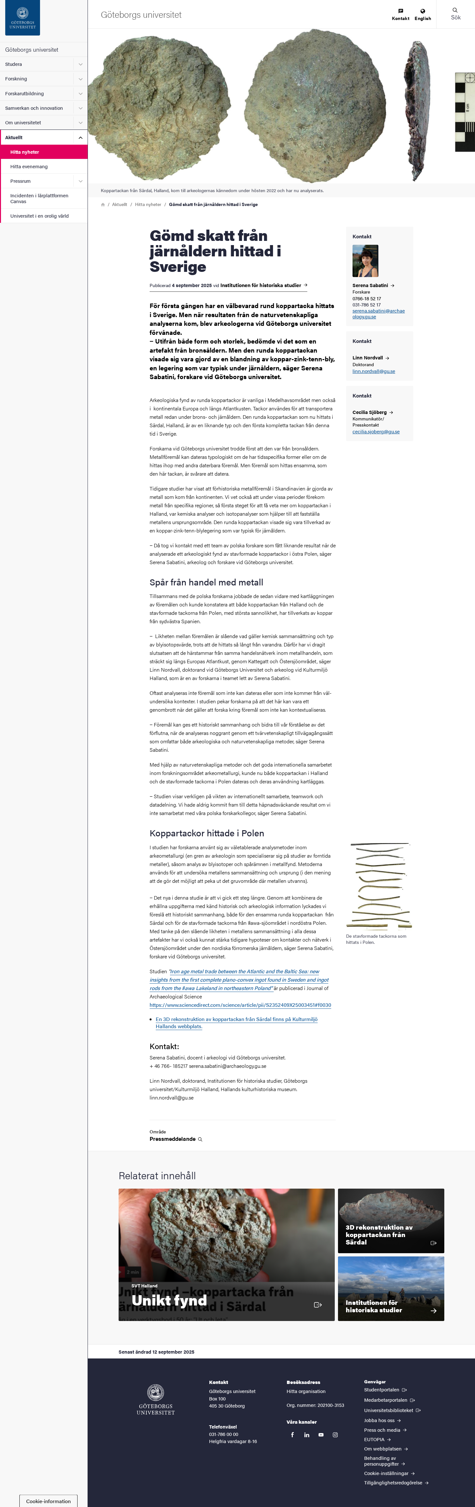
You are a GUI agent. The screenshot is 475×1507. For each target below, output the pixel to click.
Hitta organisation (306, 1391)
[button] (455, 14)
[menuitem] (400, 15)
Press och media (383, 1429)
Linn (368, 357)
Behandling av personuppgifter (382, 1460)
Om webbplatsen (383, 1448)
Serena (371, 285)
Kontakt (400, 18)
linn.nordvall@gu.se (374, 371)
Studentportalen (386, 1389)
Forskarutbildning (24, 93)
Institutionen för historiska (261, 285)
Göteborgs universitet (31, 49)
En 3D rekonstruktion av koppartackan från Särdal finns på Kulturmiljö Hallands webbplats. (237, 1022)
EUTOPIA (375, 1439)
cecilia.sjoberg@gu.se (376, 431)
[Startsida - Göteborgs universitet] (44, 21)
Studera (13, 63)
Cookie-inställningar (387, 1473)
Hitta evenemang (29, 166)
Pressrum (20, 180)
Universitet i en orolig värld (39, 215)
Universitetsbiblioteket (393, 1409)
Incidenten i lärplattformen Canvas (39, 198)
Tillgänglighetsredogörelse (394, 1482)
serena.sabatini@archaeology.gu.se (379, 314)
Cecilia (370, 412)
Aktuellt (13, 137)
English (423, 18)
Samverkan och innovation (34, 107)
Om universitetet (23, 122)
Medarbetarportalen (390, 1399)
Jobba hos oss (380, 1420)
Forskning (16, 78)
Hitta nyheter (24, 151)
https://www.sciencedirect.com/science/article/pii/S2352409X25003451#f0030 (240, 1004)
